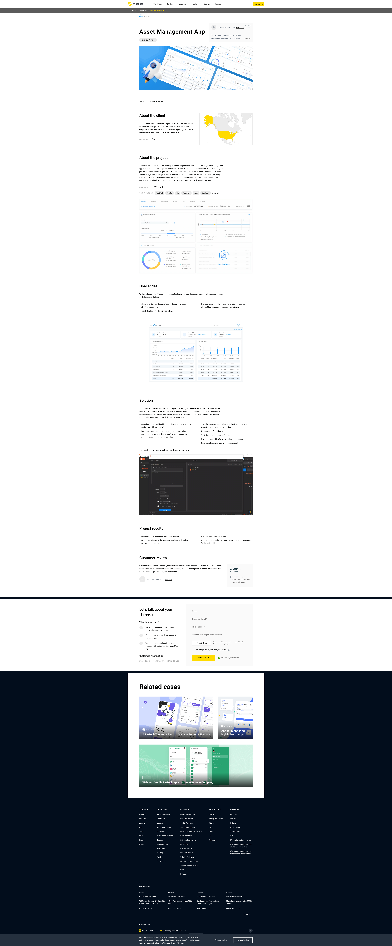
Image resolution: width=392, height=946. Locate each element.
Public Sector (161, 861)
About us (206, 4)
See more (246, 914)
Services (170, 4)
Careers (218, 4)
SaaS (182, 870)
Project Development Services (191, 832)
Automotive (161, 832)
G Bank (211, 823)
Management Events (216, 819)
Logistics (160, 823)
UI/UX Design (185, 844)
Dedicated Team (186, 836)
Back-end (142, 814)
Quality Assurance (186, 823)
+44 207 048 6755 (203, 908)
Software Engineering (188, 840)
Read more (247, 39)
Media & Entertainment (165, 836)
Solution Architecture (187, 857)
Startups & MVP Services (189, 865)
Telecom (160, 840)
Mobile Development (187, 814)
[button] (163, 4)
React (141, 840)
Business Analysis (186, 853)
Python (141, 844)
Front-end (142, 819)
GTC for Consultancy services (240, 840)
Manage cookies (221, 940)
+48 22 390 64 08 (174, 908)
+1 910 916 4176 (145, 908)
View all (216, 193)
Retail (159, 857)
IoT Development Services (189, 861)
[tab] (157, 102)
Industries (182, 4)
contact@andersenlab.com (175, 930)
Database (183, 874)
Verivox (211, 814)
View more (180, 943)
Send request (203, 658)
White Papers (235, 827)
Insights (194, 4)
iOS (140, 827)
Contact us (258, 4)
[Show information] (240, 568)
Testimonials (234, 832)
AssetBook (240, 27)
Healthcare (161, 819)
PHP (141, 836)
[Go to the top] (251, 931)
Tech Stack (157, 4)
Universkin (212, 840)
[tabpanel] (196, 350)
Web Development (186, 819)
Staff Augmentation (187, 827)
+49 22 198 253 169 (233, 908)
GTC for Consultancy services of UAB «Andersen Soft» (240, 845)
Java (141, 832)
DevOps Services (186, 849)
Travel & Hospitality (164, 827)
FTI (210, 836)
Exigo (211, 832)
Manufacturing (162, 844)
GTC (231, 836)
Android (142, 823)
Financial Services (163, 814)
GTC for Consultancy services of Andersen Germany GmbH (240, 852)
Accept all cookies (243, 940)
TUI (210, 827)
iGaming (160, 853)
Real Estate (161, 849)
